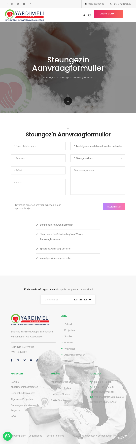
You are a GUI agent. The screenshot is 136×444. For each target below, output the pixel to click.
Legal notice (35, 435)
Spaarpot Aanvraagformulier (55, 248)
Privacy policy (18, 435)
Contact (68, 361)
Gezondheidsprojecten (23, 393)
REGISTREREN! (114, 206)
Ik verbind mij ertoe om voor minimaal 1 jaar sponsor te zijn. (38, 207)
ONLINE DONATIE (109, 13)
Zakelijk (68, 324)
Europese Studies (60, 394)
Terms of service (54, 435)
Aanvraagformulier (74, 354)
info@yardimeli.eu (104, 391)
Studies (68, 336)
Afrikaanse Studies (61, 381)
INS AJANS (119, 435)
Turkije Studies (58, 400)
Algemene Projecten (22, 399)
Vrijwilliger (69, 348)
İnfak (13, 416)
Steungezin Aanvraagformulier (76, 77)
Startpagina (49, 77)
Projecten (69, 330)
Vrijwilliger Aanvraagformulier (55, 258)
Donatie (68, 342)
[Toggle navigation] (129, 15)
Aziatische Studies (61, 388)
